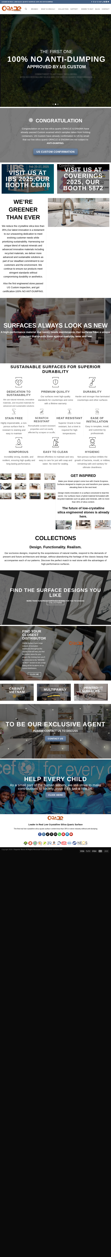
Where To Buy (87, 9)
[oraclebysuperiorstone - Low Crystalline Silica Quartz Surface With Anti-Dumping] (12, 9)
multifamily (55, 689)
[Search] (26, 9)
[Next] (106, 60)
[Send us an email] (100, 2)
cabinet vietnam (17, 690)
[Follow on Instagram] (93, 2)
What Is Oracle (48, 9)
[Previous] (5, 60)
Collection (63, 9)
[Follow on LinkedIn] (106, 2)
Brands (34, 9)
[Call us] (102, 2)
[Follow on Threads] (98, 2)
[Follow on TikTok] (95, 2)
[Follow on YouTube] (108, 2)
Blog (97, 9)
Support (74, 9)
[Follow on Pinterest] (104, 2)
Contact (105, 9)
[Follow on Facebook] (91, 2)
